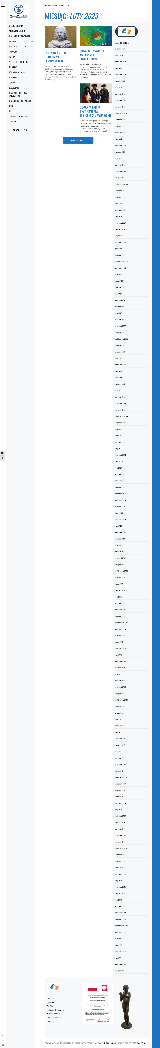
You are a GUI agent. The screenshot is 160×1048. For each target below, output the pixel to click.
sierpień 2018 (120, 636)
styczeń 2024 (120, 242)
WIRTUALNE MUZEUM (17, 31)
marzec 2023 (120, 307)
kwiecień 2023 (120, 300)
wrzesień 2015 (120, 855)
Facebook (50, 998)
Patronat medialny (53, 1014)
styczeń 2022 (120, 397)
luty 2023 (118, 313)
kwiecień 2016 (120, 816)
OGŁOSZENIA (14, 87)
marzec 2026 (120, 81)
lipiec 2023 (119, 281)
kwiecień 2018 (120, 661)
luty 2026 (118, 88)
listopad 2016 (120, 771)
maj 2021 (118, 449)
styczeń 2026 (120, 94)
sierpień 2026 (120, 49)
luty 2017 (118, 752)
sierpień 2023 (120, 274)
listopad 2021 (120, 410)
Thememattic (138, 1043)
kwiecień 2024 (120, 223)
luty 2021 (118, 468)
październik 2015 (121, 848)
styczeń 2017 (120, 758)
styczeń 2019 (120, 603)
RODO (11, 106)
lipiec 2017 (119, 719)
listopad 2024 (120, 178)
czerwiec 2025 (120, 133)
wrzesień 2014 (120, 932)
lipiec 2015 (119, 868)
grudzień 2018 (120, 610)
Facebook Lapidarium (54, 1017)
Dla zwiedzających (17, 46)
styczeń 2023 (120, 320)
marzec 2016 (120, 823)
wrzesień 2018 (120, 629)
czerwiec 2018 (120, 648)
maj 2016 (118, 810)
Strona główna (16, 26)
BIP (10, 111)
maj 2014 (118, 958)
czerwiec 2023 (120, 287)
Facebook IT (51, 1021)
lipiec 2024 (119, 204)
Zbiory (12, 56)
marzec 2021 (120, 461)
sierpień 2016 (120, 790)
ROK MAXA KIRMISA (17, 72)
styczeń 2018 (120, 681)
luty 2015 (118, 900)
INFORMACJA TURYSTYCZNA (20, 36)
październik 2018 (121, 623)
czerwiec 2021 (120, 442)
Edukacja (13, 51)
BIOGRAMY (13, 67)
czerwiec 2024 (120, 210)
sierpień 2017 (120, 713)
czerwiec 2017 (120, 726)
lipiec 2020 (119, 513)
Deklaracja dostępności (20, 101)
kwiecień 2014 (120, 964)
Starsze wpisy (78, 140)
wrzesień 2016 (120, 784)
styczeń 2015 (120, 906)
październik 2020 (121, 494)
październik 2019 (121, 571)
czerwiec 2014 (120, 951)
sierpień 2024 (120, 197)
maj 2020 (118, 526)
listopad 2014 (120, 919)
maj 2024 (118, 216)
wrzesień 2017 (120, 706)
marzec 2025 (120, 152)
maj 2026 (118, 68)
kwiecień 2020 (120, 532)
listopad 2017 (120, 694)
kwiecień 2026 (120, 75)
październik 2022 (121, 339)
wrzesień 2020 (120, 500)
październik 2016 (121, 777)
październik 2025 (121, 113)
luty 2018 (118, 674)
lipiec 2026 (119, 55)
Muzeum (12, 41)
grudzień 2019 (120, 558)
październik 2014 (121, 926)
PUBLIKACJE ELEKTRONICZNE (20, 62)
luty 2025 (118, 158)
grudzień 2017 (120, 687)
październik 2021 (121, 416)
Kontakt (12, 82)
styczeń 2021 (120, 474)
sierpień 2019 (120, 578)
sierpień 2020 (120, 507)
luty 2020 (118, 545)
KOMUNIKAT (13, 121)
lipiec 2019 (119, 584)
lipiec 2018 (119, 642)
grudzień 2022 (120, 326)
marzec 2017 (120, 745)
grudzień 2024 (120, 171)
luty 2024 (118, 236)
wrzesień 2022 (120, 345)
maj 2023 (118, 294)
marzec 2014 (120, 971)
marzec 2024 (120, 229)
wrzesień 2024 (120, 191)
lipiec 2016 (119, 797)
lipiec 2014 (119, 945)
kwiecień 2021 (120, 455)
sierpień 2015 (120, 861)
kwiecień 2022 (120, 378)
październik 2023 (121, 262)
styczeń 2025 (120, 165)
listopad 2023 (120, 255)
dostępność (14, 77)
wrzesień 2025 (120, 120)
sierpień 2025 (120, 126)
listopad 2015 (120, 842)
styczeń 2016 (120, 829)
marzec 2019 (120, 590)
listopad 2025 (120, 107)
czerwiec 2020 (120, 519)
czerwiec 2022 (120, 365)
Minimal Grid (108, 1043)
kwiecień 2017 (120, 739)
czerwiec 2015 (120, 874)
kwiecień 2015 (120, 887)
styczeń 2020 (120, 552)
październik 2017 (121, 700)
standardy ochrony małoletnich (18, 94)
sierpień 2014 (120, 939)
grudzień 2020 (120, 481)
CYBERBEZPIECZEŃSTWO (18, 116)
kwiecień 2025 (120, 146)
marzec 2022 (120, 384)
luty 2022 (118, 391)
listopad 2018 (120, 616)
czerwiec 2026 (120, 62)
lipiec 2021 (119, 436)
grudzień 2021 (120, 403)
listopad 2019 (120, 565)
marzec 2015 (120, 893)
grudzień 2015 (120, 835)
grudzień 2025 (120, 100)
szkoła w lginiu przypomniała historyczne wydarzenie (95, 111)
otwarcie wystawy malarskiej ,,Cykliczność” (92, 54)
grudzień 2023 (120, 249)
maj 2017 (118, 732)
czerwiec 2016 (120, 803)
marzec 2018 (120, 668)
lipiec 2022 (119, 358)
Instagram (50, 1002)
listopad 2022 (120, 333)
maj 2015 (118, 881)
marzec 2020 (120, 539)
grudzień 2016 (120, 764)
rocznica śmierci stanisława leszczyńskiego (56, 57)
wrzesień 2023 (120, 268)
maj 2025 (118, 139)
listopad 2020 (120, 487)
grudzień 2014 (120, 913)
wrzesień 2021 (120, 423)
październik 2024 (121, 184)
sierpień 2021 (120, 429)
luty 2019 (118, 597)
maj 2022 (118, 371)
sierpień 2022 (120, 352)
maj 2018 (118, 655)
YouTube (50, 1006)
